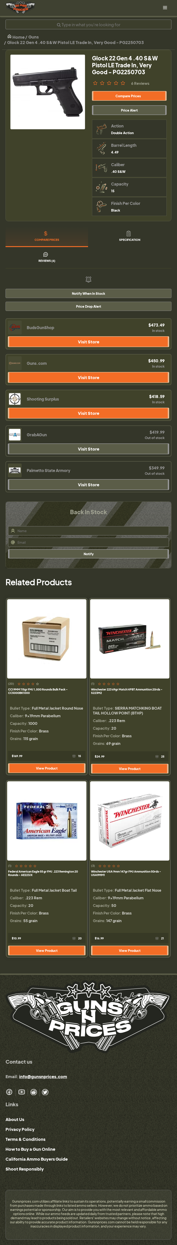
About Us (15, 1119)
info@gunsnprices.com (43, 1076)
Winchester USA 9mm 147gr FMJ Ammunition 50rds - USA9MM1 (126, 873)
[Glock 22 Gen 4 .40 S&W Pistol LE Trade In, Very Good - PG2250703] (47, 92)
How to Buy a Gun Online (30, 1149)
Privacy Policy (20, 1129)
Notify (89, 554)
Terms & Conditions (25, 1139)
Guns (33, 36)
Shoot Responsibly (25, 1168)
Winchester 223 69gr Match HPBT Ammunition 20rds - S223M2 (126, 691)
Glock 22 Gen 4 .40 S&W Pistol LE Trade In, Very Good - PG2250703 (75, 42)
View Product (47, 768)
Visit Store (88, 341)
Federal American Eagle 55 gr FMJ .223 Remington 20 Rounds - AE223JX (43, 873)
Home (18, 37)
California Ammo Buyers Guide (37, 1159)
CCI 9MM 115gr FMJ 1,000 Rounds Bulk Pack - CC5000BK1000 (38, 691)
